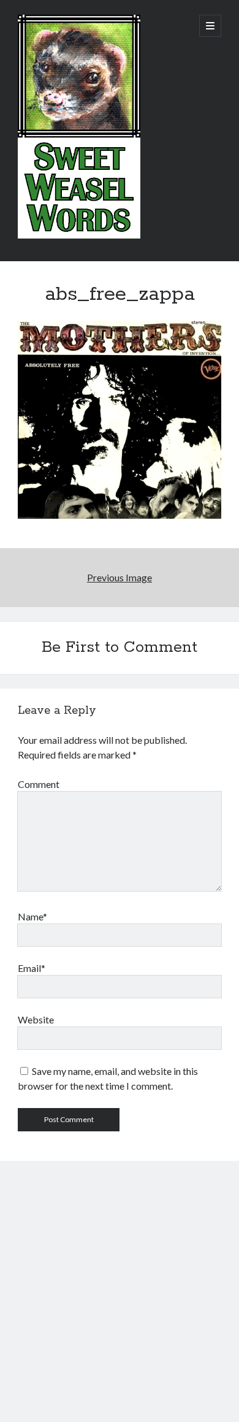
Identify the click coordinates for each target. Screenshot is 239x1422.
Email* (31, 968)
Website (36, 1019)
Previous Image (119, 577)
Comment (38, 784)
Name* (32, 916)
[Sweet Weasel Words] (79, 235)
